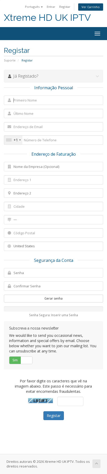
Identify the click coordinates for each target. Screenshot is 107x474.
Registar (64, 7)
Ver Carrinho (91, 7)
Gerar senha (53, 298)
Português (32, 7)
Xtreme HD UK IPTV (47, 17)
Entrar (51, 7)
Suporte (10, 60)
